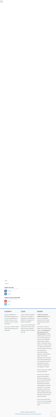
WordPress (21, 413)
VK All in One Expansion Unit (36, 413)
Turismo (6, 283)
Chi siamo (6, 314)
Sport (6, 280)
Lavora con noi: (24, 324)
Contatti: (22, 314)
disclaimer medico (44, 369)
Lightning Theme (27, 413)
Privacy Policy (7, 326)
